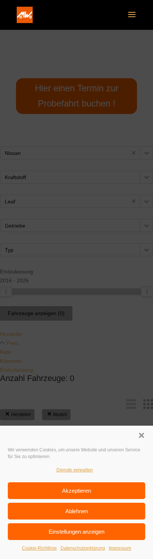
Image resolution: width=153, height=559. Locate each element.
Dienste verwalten (74, 470)
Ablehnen (76, 511)
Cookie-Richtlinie (39, 548)
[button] (141, 435)
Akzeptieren (76, 490)
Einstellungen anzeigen (76, 531)
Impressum (120, 548)
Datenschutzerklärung (83, 548)
